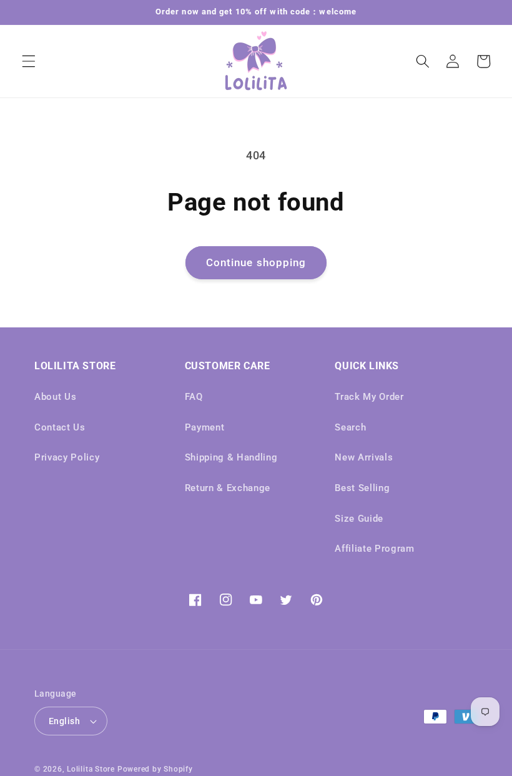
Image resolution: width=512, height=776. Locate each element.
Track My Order (369, 396)
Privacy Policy (66, 457)
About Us (55, 396)
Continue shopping (256, 263)
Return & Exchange (227, 488)
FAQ (194, 396)
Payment (205, 427)
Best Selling (362, 488)
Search (350, 427)
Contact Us (60, 427)
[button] (29, 61)
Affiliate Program (374, 548)
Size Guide (359, 518)
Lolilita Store (91, 769)
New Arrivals (364, 457)
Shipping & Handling (231, 457)
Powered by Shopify (155, 769)
